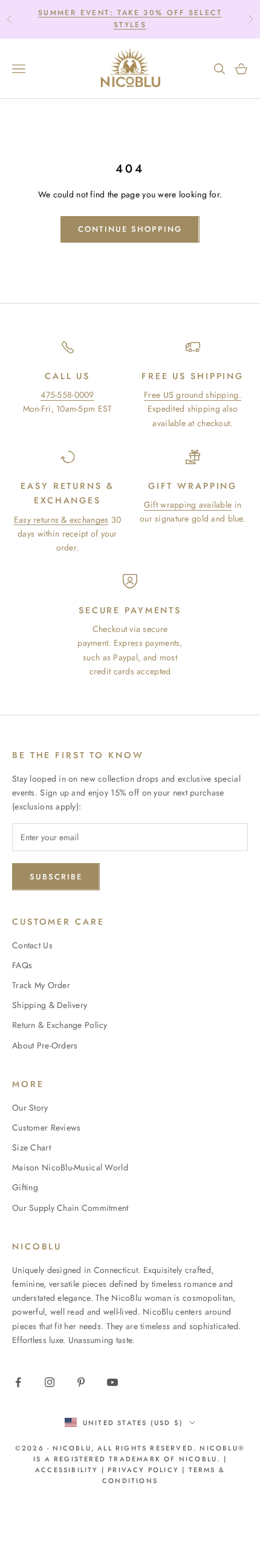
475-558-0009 (67, 395)
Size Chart (31, 1147)
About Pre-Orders (44, 1045)
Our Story (30, 1108)
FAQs (22, 965)
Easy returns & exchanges (61, 520)
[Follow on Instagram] (50, 1382)
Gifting (25, 1187)
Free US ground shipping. (192, 395)
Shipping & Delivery (49, 1005)
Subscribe (56, 876)
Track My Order (41, 985)
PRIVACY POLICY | (146, 1470)
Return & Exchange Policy (60, 1025)
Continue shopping (129, 229)
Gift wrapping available (188, 505)
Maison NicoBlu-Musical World (70, 1167)
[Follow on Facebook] (18, 1382)
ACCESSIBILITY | (71, 1470)
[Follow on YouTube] (112, 1382)
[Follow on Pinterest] (81, 1382)
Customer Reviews (46, 1127)
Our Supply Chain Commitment (70, 1208)
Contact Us (32, 945)
